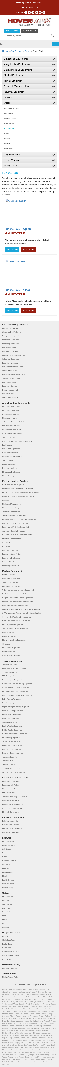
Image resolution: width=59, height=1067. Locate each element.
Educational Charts (9, 347)
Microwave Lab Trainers (11, 789)
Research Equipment (10, 390)
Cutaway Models (8, 562)
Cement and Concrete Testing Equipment (17, 684)
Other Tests (6, 959)
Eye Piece (9, 123)
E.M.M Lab (6, 546)
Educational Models (9, 382)
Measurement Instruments (12, 430)
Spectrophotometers (9, 437)
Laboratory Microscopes (11, 406)
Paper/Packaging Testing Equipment (15, 707)
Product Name (12, 31)
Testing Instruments (9, 757)
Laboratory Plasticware (10, 344)
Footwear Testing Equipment (12, 711)
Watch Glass (10, 118)
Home (5, 51)
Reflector (8, 113)
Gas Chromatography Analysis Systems (17, 441)
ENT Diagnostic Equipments (12, 625)
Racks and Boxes (8, 845)
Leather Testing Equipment (12, 726)
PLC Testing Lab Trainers (11, 676)
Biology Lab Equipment (10, 336)
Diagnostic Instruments (10, 636)
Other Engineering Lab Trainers (13, 808)
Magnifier (8, 148)
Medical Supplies (8, 632)
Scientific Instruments (10, 371)
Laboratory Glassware (10, 340)
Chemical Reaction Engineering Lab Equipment (19, 496)
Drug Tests (6, 936)
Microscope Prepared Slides (12, 367)
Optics (28, 51)
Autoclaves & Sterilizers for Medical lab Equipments (21, 609)
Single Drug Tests (8, 940)
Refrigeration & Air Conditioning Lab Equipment (19, 519)
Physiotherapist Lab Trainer (12, 586)
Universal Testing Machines (12, 749)
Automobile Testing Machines (13, 745)
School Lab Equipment (10, 359)
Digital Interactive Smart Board (13, 374)
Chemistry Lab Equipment (11, 332)
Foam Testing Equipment (11, 738)
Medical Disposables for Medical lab (15, 605)
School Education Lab (10, 397)
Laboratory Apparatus (10, 363)
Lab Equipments (8, 880)
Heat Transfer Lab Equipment (13, 485)
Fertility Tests (7, 944)
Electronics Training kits (11, 781)
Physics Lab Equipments (11, 328)
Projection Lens (11, 108)
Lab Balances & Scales (10, 414)
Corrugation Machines (10, 968)
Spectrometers (7, 460)
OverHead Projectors (10, 453)
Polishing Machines (9, 464)
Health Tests (6, 948)
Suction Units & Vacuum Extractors (15, 628)
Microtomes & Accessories (12, 457)
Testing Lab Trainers (9, 672)
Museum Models (8, 394)
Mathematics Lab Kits (10, 351)
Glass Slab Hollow (17, 290)
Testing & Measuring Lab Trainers (14, 797)
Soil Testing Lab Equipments (12, 680)
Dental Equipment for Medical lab (14, 594)
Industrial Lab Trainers (10, 825)
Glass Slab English (18, 229)
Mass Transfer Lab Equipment (13, 508)
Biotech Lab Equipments (11, 472)
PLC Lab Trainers (8, 793)
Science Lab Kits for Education (13, 355)
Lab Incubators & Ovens (11, 426)
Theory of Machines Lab (11, 512)
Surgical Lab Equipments (11, 582)
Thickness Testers (9, 764)
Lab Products (7, 445)
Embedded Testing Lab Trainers (14, 668)
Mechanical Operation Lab (11, 504)
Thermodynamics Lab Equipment (14, 515)
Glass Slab (9, 128)
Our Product (16, 51)
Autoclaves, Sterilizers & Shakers (14, 422)
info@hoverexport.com (30, 2)
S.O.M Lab (6, 543)
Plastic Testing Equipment (11, 714)
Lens (6, 133)
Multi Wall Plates (8, 884)
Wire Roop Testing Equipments (13, 772)
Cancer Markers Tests (10, 952)
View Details (28, 249)
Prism (7, 138)
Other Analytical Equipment (12, 433)
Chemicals (6, 644)
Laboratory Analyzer (9, 468)
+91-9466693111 (29, 7)
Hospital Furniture (8, 574)
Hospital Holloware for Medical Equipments (17, 598)
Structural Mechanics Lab (11, 539)
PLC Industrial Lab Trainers (12, 829)
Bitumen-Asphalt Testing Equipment (15, 691)
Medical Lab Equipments (11, 578)
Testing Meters (7, 761)
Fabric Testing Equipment (11, 699)
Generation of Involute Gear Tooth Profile (17, 535)
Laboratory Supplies (9, 386)
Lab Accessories (8, 853)
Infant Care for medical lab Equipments (16, 621)
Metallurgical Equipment (11, 832)
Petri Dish (5, 868)
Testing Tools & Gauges (11, 768)
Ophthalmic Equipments (11, 655)
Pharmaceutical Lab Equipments (14, 640)
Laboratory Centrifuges (10, 410)
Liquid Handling (7, 888)
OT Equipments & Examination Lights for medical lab (21, 613)
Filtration (5, 876)
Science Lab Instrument (11, 378)
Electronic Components (10, 812)
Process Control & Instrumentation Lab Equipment (20, 492)
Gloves (5, 857)
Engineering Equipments (11, 558)
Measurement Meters (10, 418)
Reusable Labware (9, 861)
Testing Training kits (9, 664)
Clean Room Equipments (11, 449)
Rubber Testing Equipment (12, 730)
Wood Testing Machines (11, 722)
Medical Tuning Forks (10, 977)
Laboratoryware (8, 841)
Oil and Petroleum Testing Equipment (15, 687)
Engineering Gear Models (11, 554)
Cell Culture (6, 849)
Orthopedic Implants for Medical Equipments (18, 590)
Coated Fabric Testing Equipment (14, 734)
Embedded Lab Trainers (11, 785)
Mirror (7, 143)
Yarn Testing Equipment (11, 703)
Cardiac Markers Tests (10, 955)
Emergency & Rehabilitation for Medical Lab (18, 601)
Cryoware (6, 864)
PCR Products (7, 872)
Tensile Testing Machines (11, 741)
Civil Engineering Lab (10, 550)
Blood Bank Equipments (11, 648)
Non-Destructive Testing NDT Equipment (17, 695)
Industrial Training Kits (10, 821)
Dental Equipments (9, 652)
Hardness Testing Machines (12, 753)
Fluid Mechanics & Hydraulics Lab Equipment (18, 488)
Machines (5, 500)
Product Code (29, 31)
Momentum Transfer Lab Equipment (15, 523)
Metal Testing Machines (11, 718)
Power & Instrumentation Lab (12, 804)
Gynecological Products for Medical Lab (16, 617)
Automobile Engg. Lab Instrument (14, 531)
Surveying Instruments (10, 566)
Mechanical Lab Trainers (11, 800)
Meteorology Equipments (11, 476)
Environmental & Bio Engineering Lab (15, 527)
